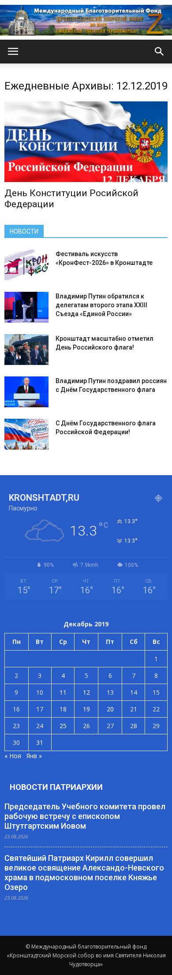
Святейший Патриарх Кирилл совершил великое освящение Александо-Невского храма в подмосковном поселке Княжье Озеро (84, 872)
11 (63, 692)
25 (63, 726)
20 (110, 709)
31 (39, 742)
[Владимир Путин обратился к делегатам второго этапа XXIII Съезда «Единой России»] (26, 307)
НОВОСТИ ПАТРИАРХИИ (56, 787)
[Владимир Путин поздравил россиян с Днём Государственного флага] (26, 391)
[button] (159, 51)
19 (86, 709)
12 (86, 692)
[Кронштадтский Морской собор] (86, 20)
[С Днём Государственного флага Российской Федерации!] (26, 434)
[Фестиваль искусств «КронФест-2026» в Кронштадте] (26, 264)
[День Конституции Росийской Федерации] (86, 141)
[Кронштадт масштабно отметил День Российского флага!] (26, 349)
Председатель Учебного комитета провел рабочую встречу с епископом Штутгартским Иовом (84, 816)
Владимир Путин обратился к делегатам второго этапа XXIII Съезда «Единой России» (101, 305)
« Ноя (12, 756)
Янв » (34, 756)
